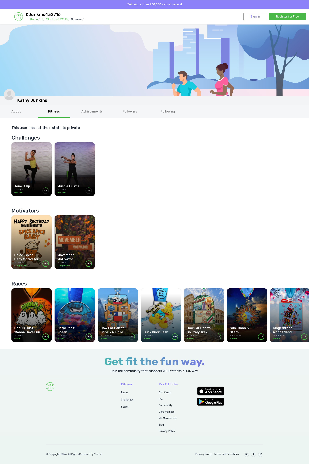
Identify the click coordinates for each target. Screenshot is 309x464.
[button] (230, 391)
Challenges (127, 399)
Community (166, 405)
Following (168, 111)
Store (124, 406)
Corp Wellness (167, 411)
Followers (130, 111)
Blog (161, 424)
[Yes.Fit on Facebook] (253, 454)
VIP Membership (168, 418)
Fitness (54, 111)
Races (124, 392)
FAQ (161, 398)
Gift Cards (165, 392)
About (16, 111)
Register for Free (287, 16)
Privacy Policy (167, 431)
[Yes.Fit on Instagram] (260, 454)
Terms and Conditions (226, 454)
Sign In (255, 16)
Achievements (92, 111)
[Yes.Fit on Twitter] (246, 454)
